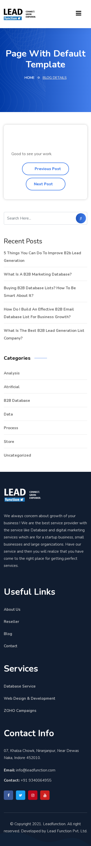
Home (30, 77)
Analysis (12, 373)
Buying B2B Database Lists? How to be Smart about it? (40, 291)
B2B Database (17, 400)
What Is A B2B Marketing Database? (38, 274)
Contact (10, 646)
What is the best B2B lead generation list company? (44, 334)
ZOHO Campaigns (20, 710)
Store (9, 441)
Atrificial (12, 386)
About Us (12, 609)
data (8, 414)
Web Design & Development (29, 698)
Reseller (11, 621)
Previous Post (47, 168)
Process (11, 427)
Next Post (44, 184)
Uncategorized (17, 455)
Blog (8, 633)
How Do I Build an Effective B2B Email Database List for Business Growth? (39, 313)
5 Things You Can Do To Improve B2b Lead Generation (42, 256)
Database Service (20, 686)
